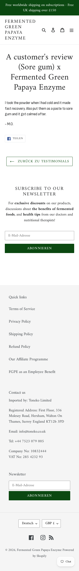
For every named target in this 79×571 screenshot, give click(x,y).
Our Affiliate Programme (28, 359)
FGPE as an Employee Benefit (32, 372)
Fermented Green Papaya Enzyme (20, 30)
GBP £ (49, 523)
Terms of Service (22, 309)
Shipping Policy (21, 334)
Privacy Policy (20, 321)
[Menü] (71, 30)
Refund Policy (19, 346)
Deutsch (27, 523)
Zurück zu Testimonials (42, 161)
